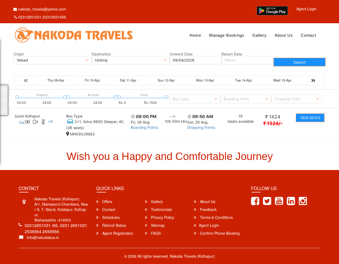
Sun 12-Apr (166, 80)
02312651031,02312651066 (42, 17)
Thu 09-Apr (55, 80)
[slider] (16, 96)
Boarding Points (144, 127)
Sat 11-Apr (128, 80)
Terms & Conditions (216, 217)
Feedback (208, 209)
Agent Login (306, 8)
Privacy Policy (162, 217)
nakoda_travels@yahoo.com (41, 9)
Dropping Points (201, 127)
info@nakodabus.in (43, 237)
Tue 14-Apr (243, 80)
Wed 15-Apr (282, 80)
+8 (50, 121)
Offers (106, 201)
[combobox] (195, 99)
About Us (284, 35)
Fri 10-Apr (92, 80)
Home (195, 35)
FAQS (155, 233)
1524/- (273, 123)
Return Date (231, 54)
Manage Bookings (226, 35)
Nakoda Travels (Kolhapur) (192, 256)
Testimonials (161, 209)
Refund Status (113, 225)
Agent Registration (117, 233)
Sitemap (157, 225)
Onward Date (181, 54)
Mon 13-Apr (205, 80)
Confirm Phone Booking (219, 233)
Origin (19, 54)
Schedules (110, 217)
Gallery (259, 35)
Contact (308, 35)
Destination (101, 54)
